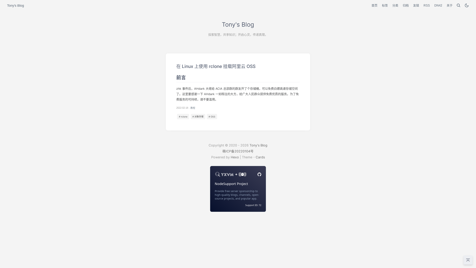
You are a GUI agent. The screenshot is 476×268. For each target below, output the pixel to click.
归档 (406, 5)
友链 (416, 5)
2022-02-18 (182, 107)
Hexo (235, 157)
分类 (395, 5)
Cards (260, 157)
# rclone (183, 116)
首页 (374, 5)
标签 (385, 5)
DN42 (438, 5)
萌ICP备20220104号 (238, 151)
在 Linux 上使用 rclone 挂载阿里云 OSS (238, 91)
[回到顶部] (468, 260)
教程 (192, 107)
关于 (450, 5)
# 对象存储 (197, 116)
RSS (427, 5)
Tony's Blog (258, 145)
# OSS (212, 116)
